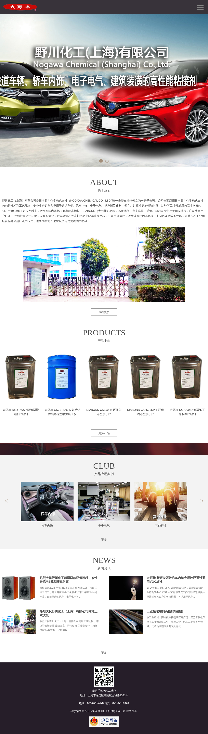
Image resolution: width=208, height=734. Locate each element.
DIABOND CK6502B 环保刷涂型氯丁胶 (103, 412)
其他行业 (161, 525)
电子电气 (104, 525)
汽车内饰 (47, 525)
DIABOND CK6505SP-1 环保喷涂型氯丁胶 (145, 412)
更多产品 (104, 433)
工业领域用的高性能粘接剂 (165, 611)
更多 (104, 539)
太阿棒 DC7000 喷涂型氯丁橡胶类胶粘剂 (187, 412)
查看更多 (104, 312)
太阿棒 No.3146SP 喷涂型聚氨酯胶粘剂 (21, 412)
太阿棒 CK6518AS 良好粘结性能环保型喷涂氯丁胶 (62, 412)
